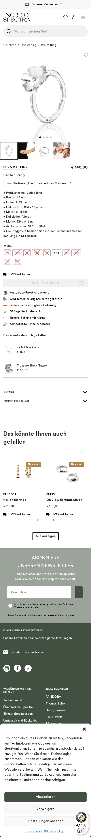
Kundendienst (12, 700)
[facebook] (17, 668)
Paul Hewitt (54, 717)
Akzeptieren (45, 797)
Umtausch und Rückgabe (20, 720)
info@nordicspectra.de (27, 652)
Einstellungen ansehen (45, 821)
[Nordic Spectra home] (16, 17)
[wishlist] (65, 17)
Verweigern (45, 809)
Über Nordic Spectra (18, 707)
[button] (84, 729)
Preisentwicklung (16, 401)
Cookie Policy (33, 831)
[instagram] (6, 668)
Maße (8, 246)
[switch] (81, 830)
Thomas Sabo (55, 703)
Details (9, 392)
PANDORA (53, 696)
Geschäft (9, 45)
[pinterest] (28, 668)
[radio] (7, 253)
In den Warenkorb (45, 282)
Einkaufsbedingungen (18, 713)
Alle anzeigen (46, 536)
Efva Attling (29, 45)
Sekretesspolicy (53, 831)
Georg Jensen (56, 710)
